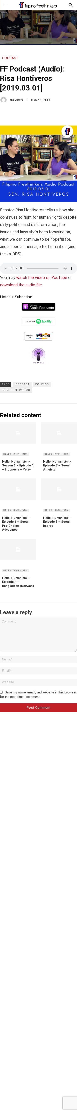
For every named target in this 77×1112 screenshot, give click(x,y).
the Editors (16, 99)
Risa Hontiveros (16, 390)
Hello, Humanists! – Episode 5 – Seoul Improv (57, 522)
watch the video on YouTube (41, 277)
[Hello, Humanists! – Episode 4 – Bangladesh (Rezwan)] (18, 549)
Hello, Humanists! (15, 454)
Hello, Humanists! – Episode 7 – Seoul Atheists (57, 465)
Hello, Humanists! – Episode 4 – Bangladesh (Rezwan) (18, 582)
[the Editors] (5, 100)
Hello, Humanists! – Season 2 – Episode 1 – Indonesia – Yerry (18, 465)
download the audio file (21, 284)
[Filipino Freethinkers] (38, 5)
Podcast (10, 58)
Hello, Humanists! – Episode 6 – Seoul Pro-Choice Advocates (16, 524)
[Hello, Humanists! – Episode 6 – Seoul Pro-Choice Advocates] (18, 489)
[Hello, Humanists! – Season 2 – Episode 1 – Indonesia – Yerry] (18, 433)
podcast (23, 384)
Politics (42, 384)
